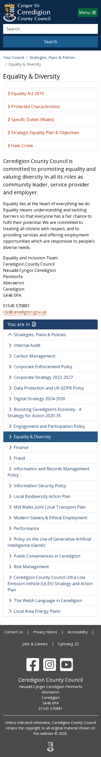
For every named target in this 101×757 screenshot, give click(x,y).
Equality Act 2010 (27, 93)
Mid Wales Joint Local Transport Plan (50, 507)
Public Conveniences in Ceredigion (47, 556)
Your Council (13, 57)
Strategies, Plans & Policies (52, 57)
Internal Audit (27, 345)
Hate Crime (21, 145)
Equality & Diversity (32, 437)
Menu (85, 12)
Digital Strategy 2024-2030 (39, 399)
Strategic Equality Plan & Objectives (44, 132)
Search (50, 42)
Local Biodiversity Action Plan (42, 496)
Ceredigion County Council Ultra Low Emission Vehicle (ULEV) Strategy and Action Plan (50, 583)
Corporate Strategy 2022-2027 (43, 377)
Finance (21, 447)
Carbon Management (34, 356)
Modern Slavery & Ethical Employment (50, 518)
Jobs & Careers (35, 643)
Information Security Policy (40, 486)
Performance (26, 528)
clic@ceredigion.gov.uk (25, 312)
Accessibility (78, 631)
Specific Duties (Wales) (32, 119)
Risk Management (31, 567)
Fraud (19, 458)
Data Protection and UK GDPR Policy (49, 388)
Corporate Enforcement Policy (43, 367)
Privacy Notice (45, 631)
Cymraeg (66, 643)
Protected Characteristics (35, 106)
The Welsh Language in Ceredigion (48, 600)
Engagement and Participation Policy (49, 426)
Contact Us (13, 631)
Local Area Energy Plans (37, 611)
